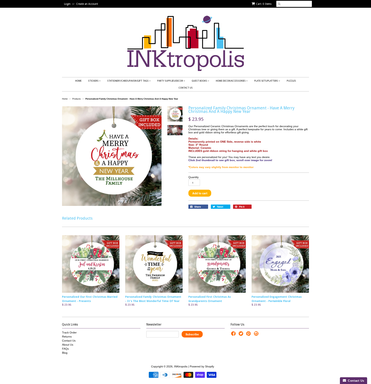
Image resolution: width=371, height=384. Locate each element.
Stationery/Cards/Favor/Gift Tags (128, 81)
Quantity (193, 177)
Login (67, 3)
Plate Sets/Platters (266, 81)
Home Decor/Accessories (231, 81)
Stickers (93, 81)
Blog (64, 352)
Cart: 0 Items (263, 3)
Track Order (69, 332)
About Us (67, 344)
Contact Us (186, 87)
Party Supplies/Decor (170, 81)
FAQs (65, 348)
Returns (67, 336)
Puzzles (291, 81)
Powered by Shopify (202, 366)
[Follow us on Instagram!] (257, 334)
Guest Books (200, 81)
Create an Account (87, 3)
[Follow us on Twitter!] (241, 334)
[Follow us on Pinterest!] (249, 334)
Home (78, 81)
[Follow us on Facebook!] (234, 334)
